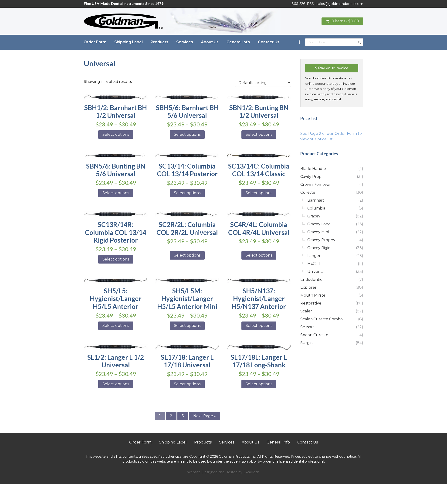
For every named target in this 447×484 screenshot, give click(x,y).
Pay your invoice (333, 68)
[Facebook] (299, 42)
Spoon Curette (314, 335)
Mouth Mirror (312, 295)
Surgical (308, 343)
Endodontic (311, 279)
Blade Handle (313, 168)
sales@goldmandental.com (340, 4)
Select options (115, 134)
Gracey (313, 216)
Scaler (306, 311)
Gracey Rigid (319, 248)
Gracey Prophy (321, 240)
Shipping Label (173, 442)
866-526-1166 (302, 4)
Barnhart (315, 200)
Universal (316, 271)
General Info (278, 442)
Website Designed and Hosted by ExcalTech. (223, 472)
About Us (250, 442)
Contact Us (307, 442)
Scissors (307, 327)
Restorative (310, 303)
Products (203, 442)
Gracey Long (319, 224)
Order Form (140, 442)
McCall (313, 263)
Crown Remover (315, 184)
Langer (314, 256)
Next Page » (204, 416)
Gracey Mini (318, 232)
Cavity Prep (311, 176)
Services (226, 442)
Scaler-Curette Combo (321, 319)
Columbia (316, 208)
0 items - (345, 21)
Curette (307, 192)
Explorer (308, 287)
